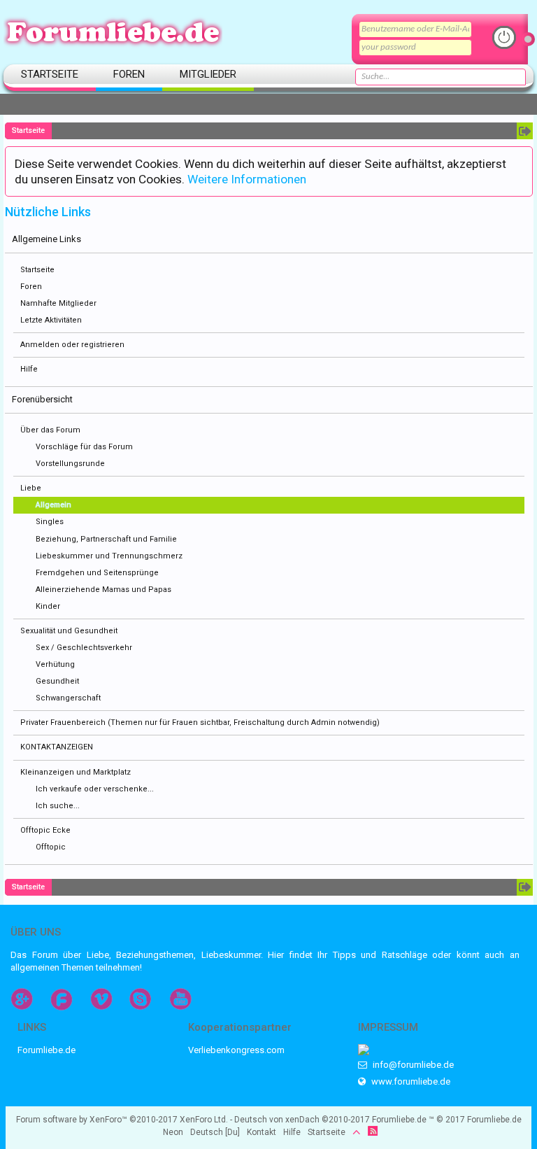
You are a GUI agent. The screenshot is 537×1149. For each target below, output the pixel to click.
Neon (173, 1132)
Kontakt (261, 1132)
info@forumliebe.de (412, 1064)
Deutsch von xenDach (302, 1120)
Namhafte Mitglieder (58, 303)
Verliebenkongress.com (236, 1050)
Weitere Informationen (246, 179)
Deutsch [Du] (215, 1132)
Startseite (37, 269)
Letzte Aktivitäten (51, 320)
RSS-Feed (373, 1131)
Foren (31, 286)
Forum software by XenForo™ (122, 1120)
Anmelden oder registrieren (72, 344)
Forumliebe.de (46, 1050)
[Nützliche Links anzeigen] (525, 130)
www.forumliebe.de (409, 1081)
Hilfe (29, 369)
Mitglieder (208, 74)
